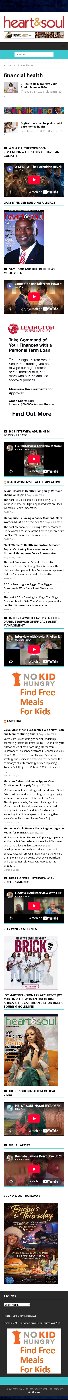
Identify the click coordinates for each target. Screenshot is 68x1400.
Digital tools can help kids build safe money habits (41, 125)
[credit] (11, 87)
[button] (63, 46)
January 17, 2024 (34, 91)
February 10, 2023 (35, 131)
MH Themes (34, 1392)
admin (53, 91)
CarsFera (14, 721)
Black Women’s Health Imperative (33, 482)
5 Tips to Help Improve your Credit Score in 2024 (39, 85)
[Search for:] (34, 54)
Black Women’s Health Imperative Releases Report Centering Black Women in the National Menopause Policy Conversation (32, 549)
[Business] (11, 127)
